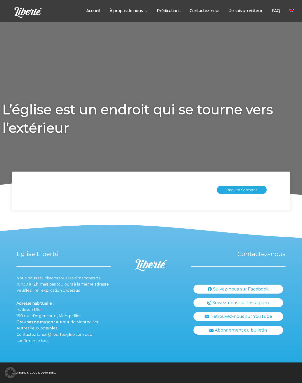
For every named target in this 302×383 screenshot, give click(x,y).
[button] (10, 372)
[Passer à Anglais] (291, 11)
